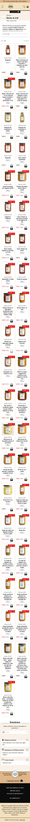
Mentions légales (15, 791)
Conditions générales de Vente (15, 788)
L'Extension (22, 820)
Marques (9, 15)
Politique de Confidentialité (15, 793)
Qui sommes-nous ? (15, 798)
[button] (2, 6)
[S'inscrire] (25, 732)
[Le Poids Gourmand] (10, 6)
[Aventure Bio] (15, 774)
